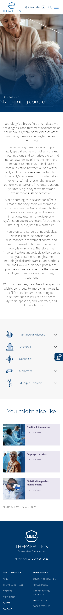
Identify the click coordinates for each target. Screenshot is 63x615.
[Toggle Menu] (56, 7)
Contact (7, 609)
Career (6, 603)
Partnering (9, 596)
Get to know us (12, 572)
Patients (7, 590)
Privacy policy (40, 584)
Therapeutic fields (13, 584)
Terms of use (40, 600)
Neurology (11, 97)
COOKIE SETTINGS (41, 606)
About (6, 578)
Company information (44, 578)
